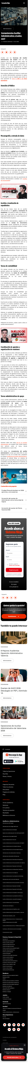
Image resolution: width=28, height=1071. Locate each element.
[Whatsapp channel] (18, 1029)
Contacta (7, 749)
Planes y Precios (7, 776)
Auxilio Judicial (6, 997)
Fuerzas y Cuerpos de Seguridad (12, 937)
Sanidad (5, 1006)
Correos (4, 1016)
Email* (7, 556)
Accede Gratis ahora (13, 1057)
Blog (4, 794)
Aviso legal (5, 1043)
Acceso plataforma (8, 802)
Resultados (6, 813)
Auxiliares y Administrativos (11, 821)
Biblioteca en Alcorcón (9, 815)
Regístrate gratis (13, 570)
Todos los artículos (8, 787)
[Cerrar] (24, 1045)
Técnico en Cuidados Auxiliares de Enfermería (12, 1008)
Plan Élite (5, 774)
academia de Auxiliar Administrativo (17, 456)
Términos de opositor (8, 810)
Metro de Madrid (6, 1018)
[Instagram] (9, 1024)
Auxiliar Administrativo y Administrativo (11, 1012)
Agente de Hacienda (7, 1003)
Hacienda (5, 1002)
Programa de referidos (9, 792)
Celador (4, 1010)
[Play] (14, 191)
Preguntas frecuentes (8, 784)
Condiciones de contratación (10, 1037)
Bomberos (5, 973)
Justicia (5, 995)
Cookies (5, 1040)
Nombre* (8, 550)
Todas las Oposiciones (9, 771)
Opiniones (5, 805)
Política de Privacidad (14, 565)
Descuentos (6, 789)
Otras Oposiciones (8, 1015)
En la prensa (6, 808)
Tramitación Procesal (7, 999)
